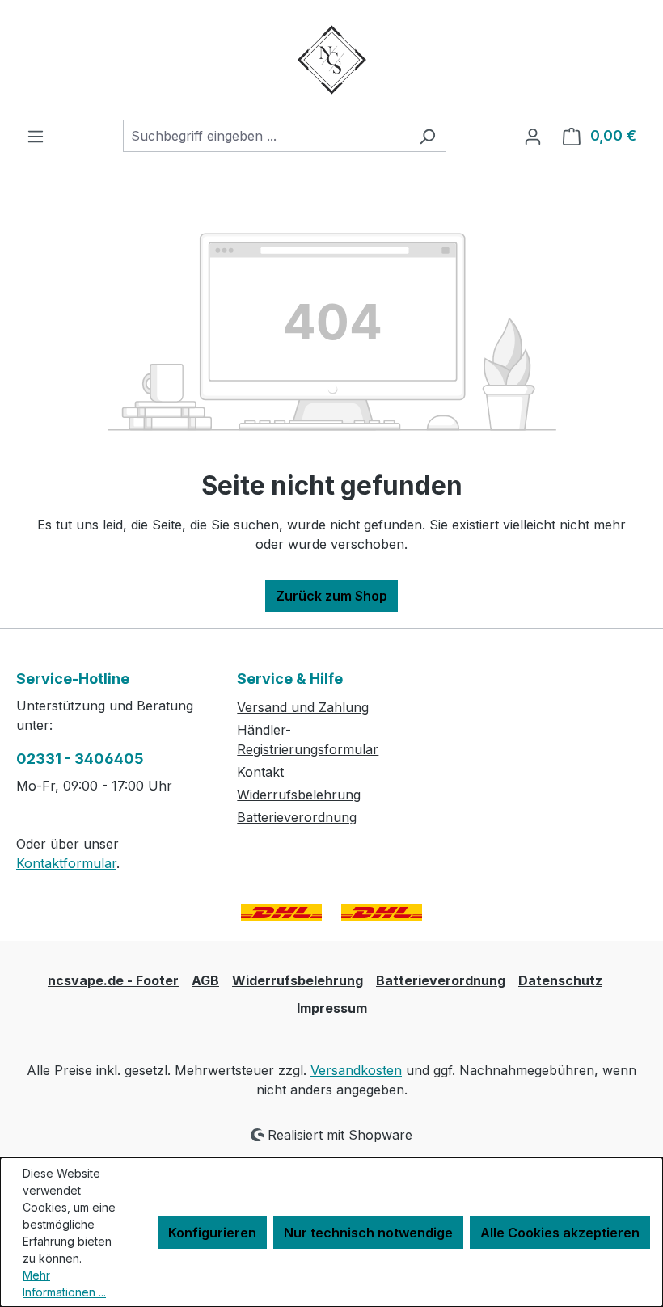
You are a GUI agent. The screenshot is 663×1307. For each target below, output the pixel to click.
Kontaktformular (66, 863)
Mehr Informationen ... (64, 1283)
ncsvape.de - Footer (113, 980)
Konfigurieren (212, 1233)
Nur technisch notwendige (368, 1233)
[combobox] (266, 136)
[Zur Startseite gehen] (331, 59)
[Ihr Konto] (532, 136)
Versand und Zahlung (303, 707)
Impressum (332, 1008)
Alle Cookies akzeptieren (560, 1233)
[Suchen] (427, 136)
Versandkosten (356, 1070)
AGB (205, 980)
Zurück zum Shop (331, 596)
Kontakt (260, 772)
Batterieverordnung (297, 817)
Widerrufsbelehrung (299, 794)
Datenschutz (560, 980)
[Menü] (35, 136)
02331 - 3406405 (80, 758)
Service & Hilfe (290, 678)
